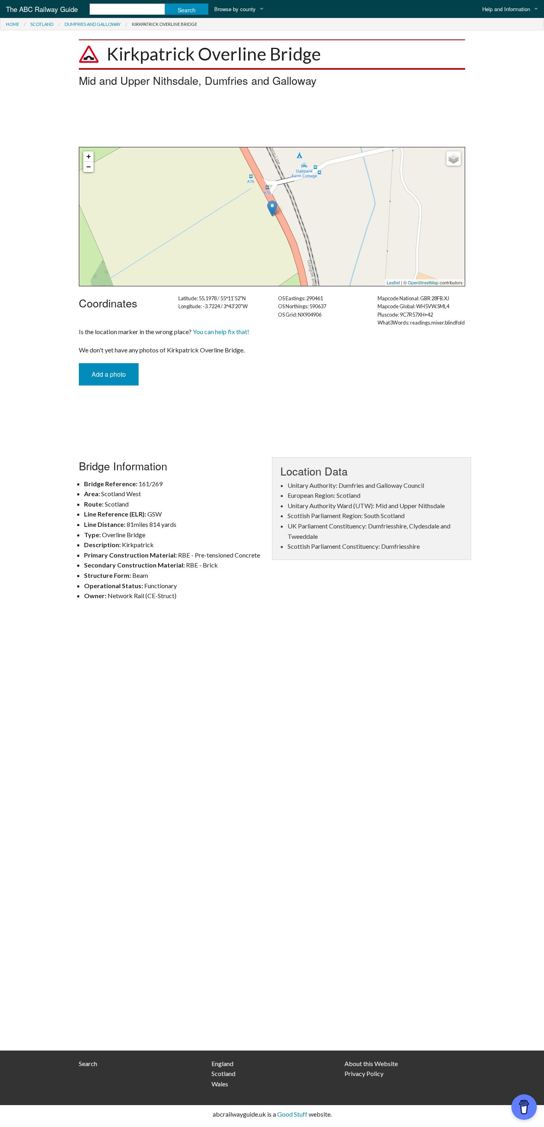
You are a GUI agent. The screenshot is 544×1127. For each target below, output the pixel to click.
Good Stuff (292, 1114)
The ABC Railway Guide (42, 9)
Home (12, 24)
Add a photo (109, 374)
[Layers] (453, 158)
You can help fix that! (221, 331)
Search (88, 1063)
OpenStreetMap (423, 282)
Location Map (271, 216)
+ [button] (88, 156)
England (222, 1063)
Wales (219, 1084)
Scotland (41, 24)
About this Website (371, 1063)
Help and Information (506, 9)
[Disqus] (272, 723)
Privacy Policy (364, 1073)
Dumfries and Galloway (93, 24)
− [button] (88, 166)
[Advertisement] (272, 119)
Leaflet (393, 282)
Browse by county (235, 9)
